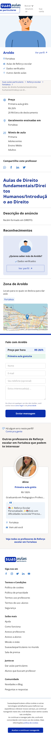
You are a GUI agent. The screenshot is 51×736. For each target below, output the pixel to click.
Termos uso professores (17, 597)
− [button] (11, 307)
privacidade (31, 405)
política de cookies (30, 723)
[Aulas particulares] (11, 9)
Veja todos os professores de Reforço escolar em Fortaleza (25, 540)
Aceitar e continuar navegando (25, 730)
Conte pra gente (14, 431)
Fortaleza (9, 299)
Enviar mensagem (25, 413)
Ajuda (8, 621)
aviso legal (19, 405)
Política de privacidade (16, 592)
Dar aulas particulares (16, 665)
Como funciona (13, 626)
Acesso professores (15, 631)
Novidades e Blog (14, 684)
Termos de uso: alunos (16, 602)
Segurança (10, 608)
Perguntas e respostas (16, 689)
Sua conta (41, 10)
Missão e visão (12, 642)
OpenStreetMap (33, 329)
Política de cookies (14, 587)
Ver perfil (24, 268)
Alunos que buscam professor (20, 670)
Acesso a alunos (13, 636)
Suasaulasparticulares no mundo (22, 647)
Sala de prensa (12, 652)
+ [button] (7, 307)
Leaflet (21, 329)
